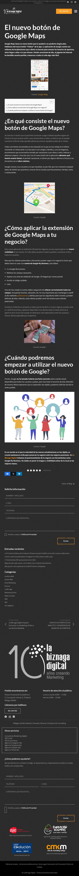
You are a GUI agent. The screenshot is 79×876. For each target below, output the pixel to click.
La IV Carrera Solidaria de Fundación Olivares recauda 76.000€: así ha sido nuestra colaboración (37, 553)
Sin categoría (9, 605)
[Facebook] (68, 2)
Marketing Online (10, 592)
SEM (6, 599)
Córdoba (50, 723)
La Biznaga (8, 589)
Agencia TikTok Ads (12, 750)
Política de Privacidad (29, 534)
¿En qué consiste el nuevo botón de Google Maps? (24, 105)
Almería (43, 723)
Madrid (28, 723)
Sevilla (22, 723)
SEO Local (8, 738)
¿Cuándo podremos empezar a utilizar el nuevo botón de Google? (30, 110)
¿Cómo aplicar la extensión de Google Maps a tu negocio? (27, 107)
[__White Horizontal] (12, 11)
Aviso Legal (42, 864)
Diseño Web (9, 579)
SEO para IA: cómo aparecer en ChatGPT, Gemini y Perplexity (25, 566)
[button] (76, 11)
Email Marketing (10, 583)
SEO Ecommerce (11, 740)
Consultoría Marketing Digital (16, 736)
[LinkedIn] (75, 2)
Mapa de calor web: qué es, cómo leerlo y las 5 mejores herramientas (28, 563)
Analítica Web (9, 576)
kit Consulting (60, 723)
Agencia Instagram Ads (13, 743)
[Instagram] (71, 2)
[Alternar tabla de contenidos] (50, 101)
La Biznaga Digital (29, 873)
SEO (6, 602)
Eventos (7, 586)
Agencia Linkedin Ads (13, 747)
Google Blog (42, 94)
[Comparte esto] (7, 474)
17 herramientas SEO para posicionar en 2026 (20, 560)
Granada (36, 723)
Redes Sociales (10, 596)
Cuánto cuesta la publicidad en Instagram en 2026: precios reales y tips (29, 556)
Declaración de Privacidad (56, 864)
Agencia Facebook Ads (13, 745)
